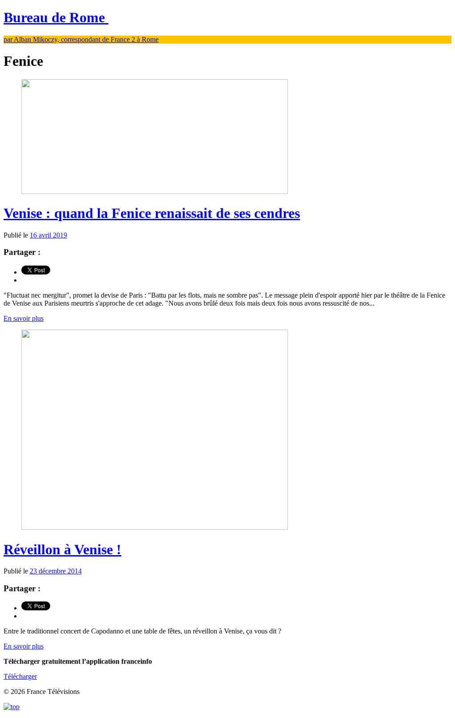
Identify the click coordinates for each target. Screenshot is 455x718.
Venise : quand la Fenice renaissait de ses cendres (152, 213)
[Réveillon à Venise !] (154, 527)
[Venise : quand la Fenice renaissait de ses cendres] (154, 191)
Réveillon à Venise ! (62, 549)
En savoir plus (24, 318)
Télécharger (20, 676)
